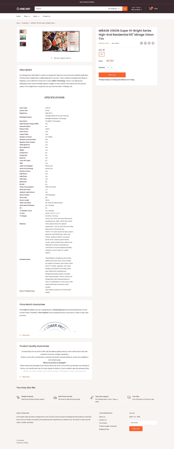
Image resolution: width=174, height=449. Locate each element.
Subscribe (135, 428)
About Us (102, 417)
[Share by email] (153, 43)
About (35, 16)
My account (136, 9)
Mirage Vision (104, 43)
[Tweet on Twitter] (149, 43)
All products (25, 23)
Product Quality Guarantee (108, 426)
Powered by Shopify (22, 442)
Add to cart (112, 75)
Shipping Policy (104, 429)
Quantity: (102, 67)
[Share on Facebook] (141, 43)
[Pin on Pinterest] (145, 43)
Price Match (103, 423)
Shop (25, 16)
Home (19, 16)
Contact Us (46, 16)
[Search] (124, 8)
